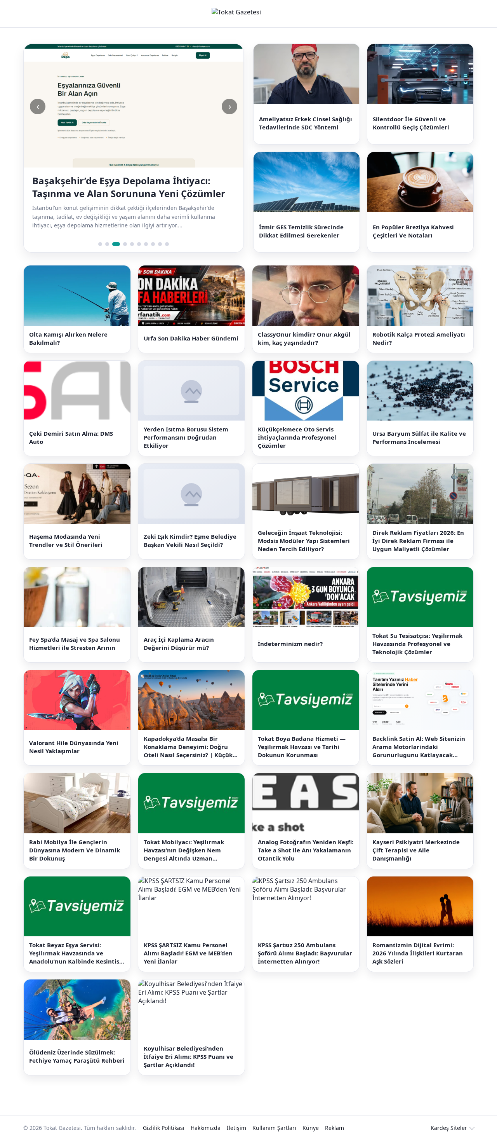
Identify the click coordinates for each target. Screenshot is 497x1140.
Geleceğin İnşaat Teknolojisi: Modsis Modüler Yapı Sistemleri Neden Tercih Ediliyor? (304, 541)
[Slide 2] (107, 244)
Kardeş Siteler (449, 1127)
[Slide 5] (132, 244)
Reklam (334, 1127)
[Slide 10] (167, 244)
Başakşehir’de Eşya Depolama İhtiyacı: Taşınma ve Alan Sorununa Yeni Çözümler (128, 187)
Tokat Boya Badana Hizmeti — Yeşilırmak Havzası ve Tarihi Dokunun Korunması (302, 747)
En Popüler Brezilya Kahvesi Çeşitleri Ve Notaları (413, 231)
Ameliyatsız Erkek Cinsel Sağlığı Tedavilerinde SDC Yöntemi (305, 123)
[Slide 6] (139, 244)
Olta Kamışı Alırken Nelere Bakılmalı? (68, 338)
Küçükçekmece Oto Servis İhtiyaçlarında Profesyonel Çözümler (297, 437)
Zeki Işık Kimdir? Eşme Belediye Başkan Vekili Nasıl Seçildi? (190, 540)
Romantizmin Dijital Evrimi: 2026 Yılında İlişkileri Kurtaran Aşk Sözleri (417, 953)
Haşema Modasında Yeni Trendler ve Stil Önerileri (66, 540)
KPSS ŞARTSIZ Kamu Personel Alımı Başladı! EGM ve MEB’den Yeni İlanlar (188, 953)
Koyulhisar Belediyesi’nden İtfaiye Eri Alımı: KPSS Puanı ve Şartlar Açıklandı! (188, 1056)
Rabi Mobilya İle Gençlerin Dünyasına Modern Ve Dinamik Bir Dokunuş (74, 850)
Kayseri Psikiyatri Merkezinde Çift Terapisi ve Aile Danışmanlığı (416, 850)
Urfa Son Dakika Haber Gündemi (191, 338)
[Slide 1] (100, 244)
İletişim (236, 1127)
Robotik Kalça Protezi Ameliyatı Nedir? (418, 338)
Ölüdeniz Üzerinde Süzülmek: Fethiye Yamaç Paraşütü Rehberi (77, 1056)
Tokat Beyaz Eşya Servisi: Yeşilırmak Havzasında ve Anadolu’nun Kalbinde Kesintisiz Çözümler (76, 953)
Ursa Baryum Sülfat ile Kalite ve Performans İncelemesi (419, 437)
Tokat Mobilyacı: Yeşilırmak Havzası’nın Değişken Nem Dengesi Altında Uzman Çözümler (184, 850)
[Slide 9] (160, 244)
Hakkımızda (206, 1127)
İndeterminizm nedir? (290, 644)
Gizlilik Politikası (163, 1127)
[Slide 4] (125, 244)
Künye (310, 1127)
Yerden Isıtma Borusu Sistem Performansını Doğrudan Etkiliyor (186, 437)
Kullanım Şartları (274, 1127)
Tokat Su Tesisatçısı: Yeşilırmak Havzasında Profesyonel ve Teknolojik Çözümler (417, 644)
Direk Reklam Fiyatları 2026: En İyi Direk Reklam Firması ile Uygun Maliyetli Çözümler (418, 541)
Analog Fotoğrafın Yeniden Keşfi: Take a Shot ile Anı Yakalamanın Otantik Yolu (305, 850)
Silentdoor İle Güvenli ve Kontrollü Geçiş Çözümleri (411, 123)
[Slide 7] (146, 244)
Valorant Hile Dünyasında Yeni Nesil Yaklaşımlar (73, 747)
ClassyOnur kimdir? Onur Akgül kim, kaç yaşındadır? (304, 338)
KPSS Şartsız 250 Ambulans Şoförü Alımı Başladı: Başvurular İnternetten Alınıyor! (305, 953)
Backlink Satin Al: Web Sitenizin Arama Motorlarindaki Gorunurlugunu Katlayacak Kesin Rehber (418, 747)
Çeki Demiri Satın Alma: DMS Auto (71, 437)
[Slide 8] (153, 244)
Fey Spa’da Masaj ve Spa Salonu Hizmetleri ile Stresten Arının (74, 643)
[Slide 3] (116, 244)
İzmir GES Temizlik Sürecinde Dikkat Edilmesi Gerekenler (301, 231)
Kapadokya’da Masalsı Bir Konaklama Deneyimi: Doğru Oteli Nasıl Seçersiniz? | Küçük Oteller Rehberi (188, 747)
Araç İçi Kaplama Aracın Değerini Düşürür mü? (179, 643)
